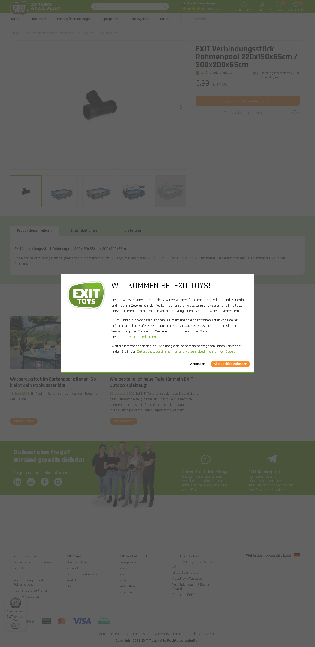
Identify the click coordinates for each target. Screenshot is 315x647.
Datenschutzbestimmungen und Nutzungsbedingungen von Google (186, 351)
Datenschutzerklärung (140, 336)
